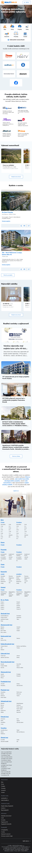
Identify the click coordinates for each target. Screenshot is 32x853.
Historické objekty (11, 595)
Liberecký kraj (5, 653)
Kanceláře (3, 576)
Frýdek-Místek (4, 666)
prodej (2, 574)
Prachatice (19, 615)
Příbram (18, 710)
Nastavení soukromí (5, 834)
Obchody (3, 579)
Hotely (2, 583)
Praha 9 (18, 607)
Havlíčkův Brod (4, 730)
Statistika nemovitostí (6, 816)
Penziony (11, 576)
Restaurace (3, 581)
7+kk (10, 531)
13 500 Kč (8, 304)
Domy (3, 542)
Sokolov (18, 638)
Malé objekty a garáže (12, 592)
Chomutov (3, 719)
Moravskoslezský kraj (7, 662)
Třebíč (18, 730)
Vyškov (18, 629)
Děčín (2, 720)
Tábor (18, 619)
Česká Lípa (3, 655)
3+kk (2, 533)
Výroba (10, 581)
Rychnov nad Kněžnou (21, 646)
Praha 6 (18, 602)
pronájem (19, 574)
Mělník (2, 712)
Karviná (2, 667)
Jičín (1, 648)
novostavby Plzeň (5, 755)
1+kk (2, 526)
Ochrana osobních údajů (7, 836)
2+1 (2, 531)
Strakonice (19, 617)
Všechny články (16, 456)
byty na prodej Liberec (6, 757)
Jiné (9, 582)
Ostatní (3, 587)
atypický (10, 535)
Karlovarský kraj (6, 636)
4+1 (2, 538)
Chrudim (2, 683)
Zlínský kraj (4, 737)
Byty (2, 520)
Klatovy (2, 694)
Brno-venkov (3, 632)
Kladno (2, 707)
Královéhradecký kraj (7, 644)
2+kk (2, 529)
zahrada (10, 557)
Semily (18, 657)
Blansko (2, 627)
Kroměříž (3, 739)
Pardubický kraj (6, 681)
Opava (18, 666)
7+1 (10, 533)
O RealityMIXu (4, 830)
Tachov (18, 695)
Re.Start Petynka (7, 212)
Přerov (2, 677)
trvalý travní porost (11, 555)
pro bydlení (3, 557)
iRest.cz (27, 477)
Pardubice (3, 685)
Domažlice (3, 692)
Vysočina (3, 728)
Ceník (2, 818)
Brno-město (3, 630)
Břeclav (2, 629)
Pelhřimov (3, 733)
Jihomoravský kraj (6, 625)
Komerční (4, 572)
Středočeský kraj (6, 701)
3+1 (2, 535)
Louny (2, 724)
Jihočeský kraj (5, 613)
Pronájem (19, 522)
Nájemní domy (4, 592)
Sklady (2, 578)
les (1, 560)
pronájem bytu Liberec (6, 758)
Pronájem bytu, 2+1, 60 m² (8, 307)
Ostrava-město (20, 667)
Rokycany (19, 694)
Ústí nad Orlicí (20, 685)
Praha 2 (2, 604)
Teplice (18, 720)
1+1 (2, 528)
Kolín (2, 708)
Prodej (2, 522)
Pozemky (4, 550)
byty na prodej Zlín (5, 772)
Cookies (3, 832)
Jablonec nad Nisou (5, 657)
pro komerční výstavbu (3, 555)
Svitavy (18, 683)
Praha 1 (2, 602)
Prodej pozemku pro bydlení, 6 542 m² (10, 168)
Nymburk (19, 705)
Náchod (2, 649)
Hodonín (18, 627)
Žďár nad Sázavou (20, 732)
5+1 (10, 526)
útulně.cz (3, 808)
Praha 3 (2, 605)
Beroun (2, 705)
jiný (9, 537)
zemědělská (3, 559)
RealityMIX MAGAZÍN (6, 824)
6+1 (10, 529)
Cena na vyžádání (8, 165)
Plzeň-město (3, 697)
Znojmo (18, 630)
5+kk (10, 524)
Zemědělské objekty (3, 594)
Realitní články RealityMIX (7, 806)
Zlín (17, 741)
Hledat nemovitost (16, 177)
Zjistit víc (16, 491)
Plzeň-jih (3, 695)
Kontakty (3, 820)
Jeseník (2, 674)
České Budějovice (4, 615)
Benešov (2, 703)
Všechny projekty (7, 275)
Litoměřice (3, 722)
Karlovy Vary (3, 640)
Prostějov (19, 674)
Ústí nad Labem (20, 722)
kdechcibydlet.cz (5, 800)
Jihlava (2, 732)
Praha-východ (20, 707)
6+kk (10, 528)
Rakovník (19, 712)
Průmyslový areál (11, 578)
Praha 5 (2, 609)
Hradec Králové (4, 646)
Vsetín (18, 739)
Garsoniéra (3, 524)
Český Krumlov (4, 617)
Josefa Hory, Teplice (7, 305)
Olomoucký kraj (6, 672)
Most (18, 719)
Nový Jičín (19, 664)
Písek (2, 621)
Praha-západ (19, 708)
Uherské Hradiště (4, 741)
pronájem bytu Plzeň (6, 753)
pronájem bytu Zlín (5, 773)
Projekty (3, 786)
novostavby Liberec (6, 760)
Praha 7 (18, 604)
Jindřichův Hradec (4, 619)
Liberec (18, 655)
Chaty (2, 564)
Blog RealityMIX (5, 810)
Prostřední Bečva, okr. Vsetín (9, 167)
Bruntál (2, 664)
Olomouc (3, 676)
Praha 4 (2, 607)
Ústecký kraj (5, 717)
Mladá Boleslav (20, 703)
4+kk (2, 537)
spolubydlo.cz (4, 798)
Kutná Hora (3, 710)
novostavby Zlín (5, 775)
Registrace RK (4, 822)
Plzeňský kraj (5, 690)
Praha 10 (19, 609)
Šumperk (19, 676)
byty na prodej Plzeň (6, 752)
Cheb (2, 638)
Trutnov (18, 648)
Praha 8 (18, 605)
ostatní (10, 559)
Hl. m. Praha (5, 600)
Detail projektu (6, 221)
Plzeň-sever (19, 692)
